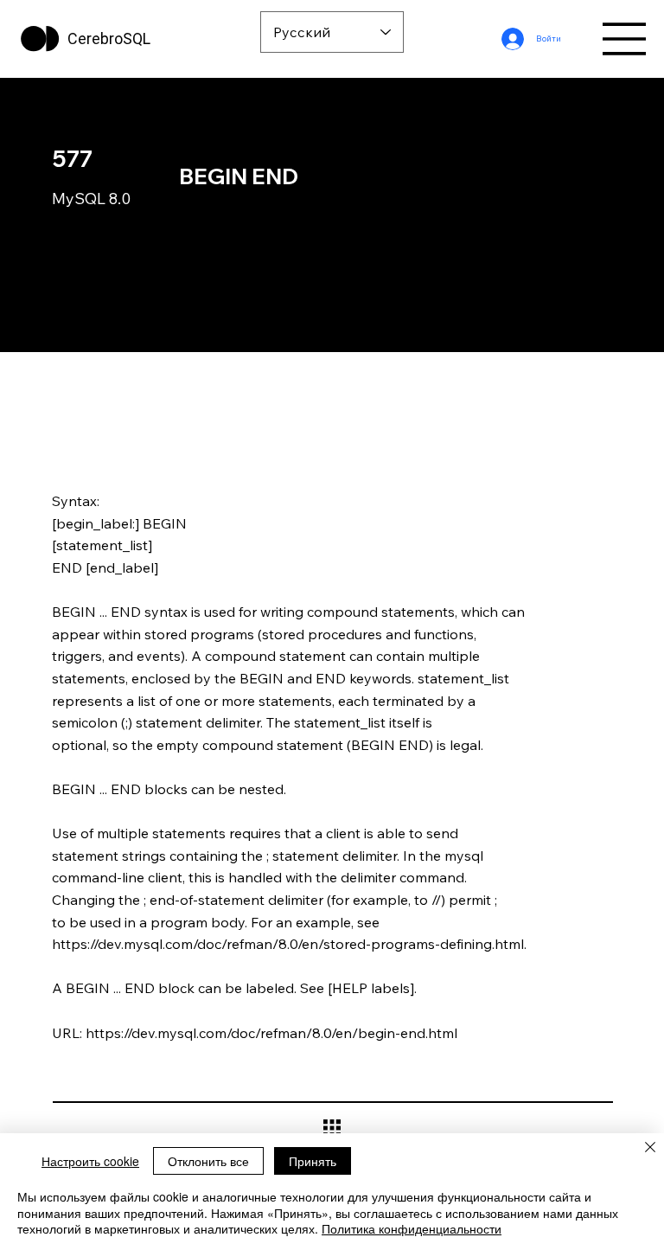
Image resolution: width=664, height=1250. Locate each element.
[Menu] (625, 39)
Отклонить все (208, 1161)
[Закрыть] (650, 1148)
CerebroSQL (108, 38)
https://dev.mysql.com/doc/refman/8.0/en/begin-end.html (271, 1033)
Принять (312, 1161)
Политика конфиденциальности (411, 1228)
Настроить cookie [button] (90, 1161)
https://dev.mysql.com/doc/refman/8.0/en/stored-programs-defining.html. (289, 943)
